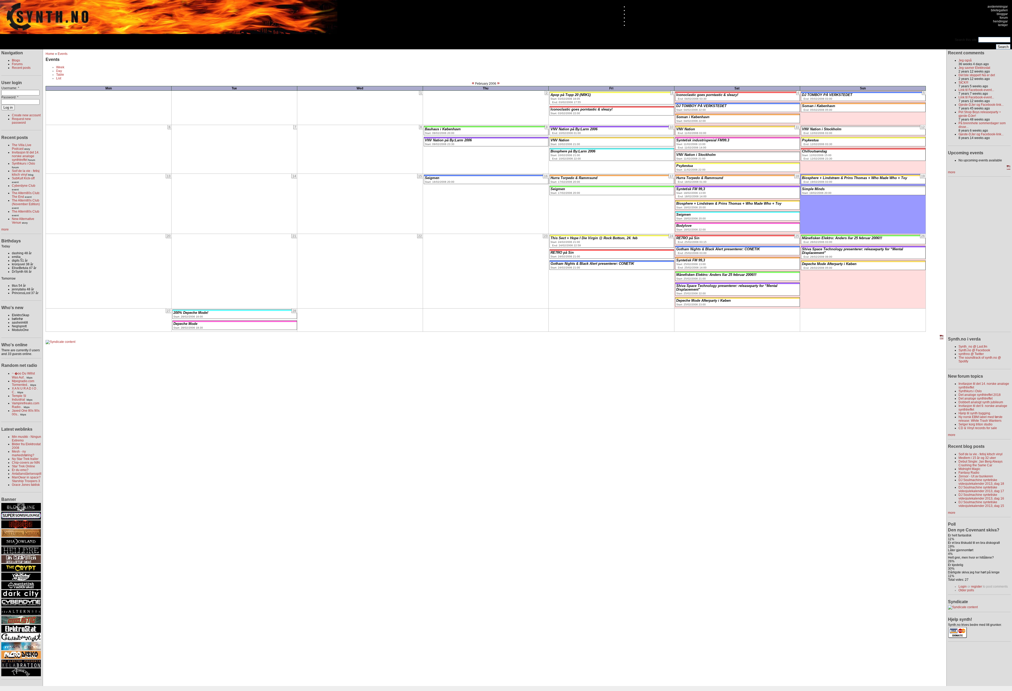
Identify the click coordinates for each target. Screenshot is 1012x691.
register (976, 586)
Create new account (26, 115)
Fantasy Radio (969, 472)
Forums (17, 64)
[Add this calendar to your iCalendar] (942, 338)
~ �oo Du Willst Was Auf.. (23, 375)
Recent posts (21, 68)
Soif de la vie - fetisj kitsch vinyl (26, 172)
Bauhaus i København (443, 129)
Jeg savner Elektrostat (974, 68)
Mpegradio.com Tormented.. (23, 383)
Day (59, 71)
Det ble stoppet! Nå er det (977, 75)
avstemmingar (997, 6)
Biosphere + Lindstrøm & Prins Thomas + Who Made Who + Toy (728, 203)
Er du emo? (20, 470)
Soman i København (692, 117)
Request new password (21, 120)
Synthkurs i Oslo (23, 163)
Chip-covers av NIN (26, 462)
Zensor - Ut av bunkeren (976, 476)
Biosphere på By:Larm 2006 (573, 151)
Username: (10, 88)
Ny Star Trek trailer (25, 459)
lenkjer (1003, 25)
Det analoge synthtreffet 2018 (980, 395)
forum (1004, 18)
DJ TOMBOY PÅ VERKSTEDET (701, 106)
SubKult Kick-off (23, 178)
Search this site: (966, 40)
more (5, 229)
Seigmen (432, 178)
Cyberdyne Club (23, 186)
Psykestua (684, 166)
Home (50, 54)
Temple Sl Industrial (19, 397)
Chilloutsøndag (814, 151)
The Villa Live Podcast (21, 147)
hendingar (1000, 21)
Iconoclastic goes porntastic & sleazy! (581, 109)
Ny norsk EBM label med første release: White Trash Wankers (981, 419)
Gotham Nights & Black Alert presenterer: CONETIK (592, 264)
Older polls (966, 590)
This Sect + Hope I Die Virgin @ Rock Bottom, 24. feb (594, 238)
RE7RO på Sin (562, 253)
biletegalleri (999, 10)
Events (62, 54)
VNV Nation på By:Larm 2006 (448, 140)
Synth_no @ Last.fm (973, 346)
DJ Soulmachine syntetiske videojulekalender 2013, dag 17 (981, 489)
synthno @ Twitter (971, 354)
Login (963, 586)
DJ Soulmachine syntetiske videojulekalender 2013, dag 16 (981, 496)
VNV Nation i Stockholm (696, 155)
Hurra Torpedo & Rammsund (574, 178)
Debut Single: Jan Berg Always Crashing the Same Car (981, 463)
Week (60, 67)
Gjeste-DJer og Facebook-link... (981, 105)
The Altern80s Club (25, 211)
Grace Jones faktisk (26, 485)
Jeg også (965, 60)
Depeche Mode (185, 324)
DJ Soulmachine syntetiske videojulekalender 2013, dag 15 (981, 504)
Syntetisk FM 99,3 (690, 189)
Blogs (16, 60)
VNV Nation (560, 140)
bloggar (1002, 14)
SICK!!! (963, 82)
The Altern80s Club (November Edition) (26, 202)
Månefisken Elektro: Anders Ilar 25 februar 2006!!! (716, 275)
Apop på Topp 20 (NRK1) (571, 95)
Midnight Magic (969, 469)
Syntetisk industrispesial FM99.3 (702, 140)
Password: (9, 97)
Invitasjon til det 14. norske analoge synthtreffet (25, 156)
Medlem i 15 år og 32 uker (977, 458)
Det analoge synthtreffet (975, 398)
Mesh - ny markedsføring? (23, 453)
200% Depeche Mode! (190, 313)
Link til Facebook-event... (976, 90)
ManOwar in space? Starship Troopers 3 (26, 479)
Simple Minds (813, 189)
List (58, 78)
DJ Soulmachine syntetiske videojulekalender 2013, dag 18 (981, 482)
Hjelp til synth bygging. (975, 413)
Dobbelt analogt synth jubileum (981, 402)
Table (60, 74)
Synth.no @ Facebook (974, 350)
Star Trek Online (23, 466)
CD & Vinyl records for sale (978, 428)
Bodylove (684, 226)
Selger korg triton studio (975, 424)
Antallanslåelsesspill (26, 474)
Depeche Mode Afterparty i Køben (703, 301)
